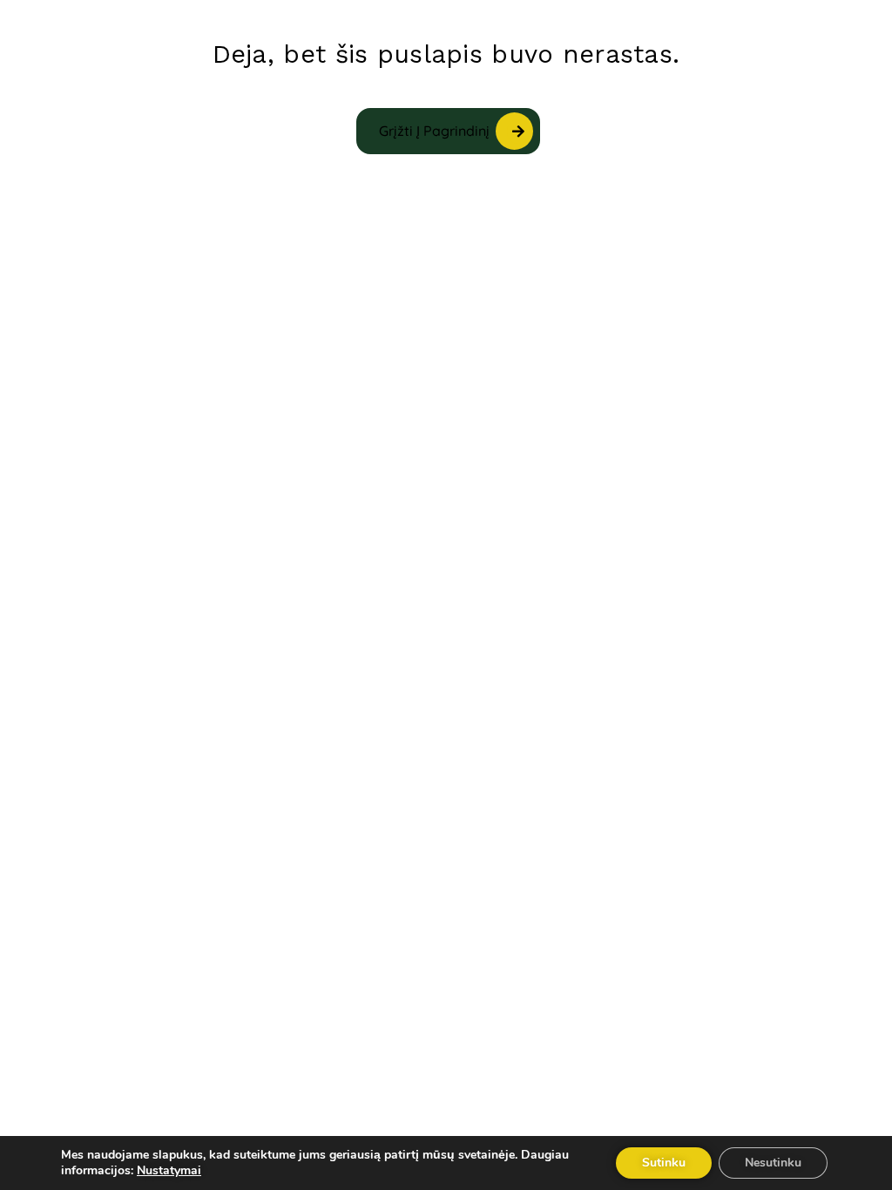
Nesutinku (773, 1162)
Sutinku (664, 1162)
